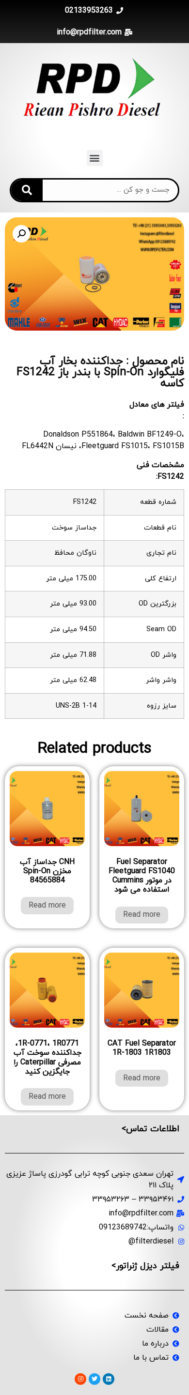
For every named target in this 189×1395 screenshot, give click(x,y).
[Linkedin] (108, 1379)
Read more (141, 915)
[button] (95, 158)
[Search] (27, 190)
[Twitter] (94, 1379)
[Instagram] (80, 1379)
